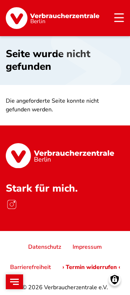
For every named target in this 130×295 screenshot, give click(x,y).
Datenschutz (44, 247)
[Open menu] (14, 281)
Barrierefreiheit (30, 267)
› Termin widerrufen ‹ (91, 267)
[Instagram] (11, 204)
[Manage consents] (114, 279)
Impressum (87, 247)
